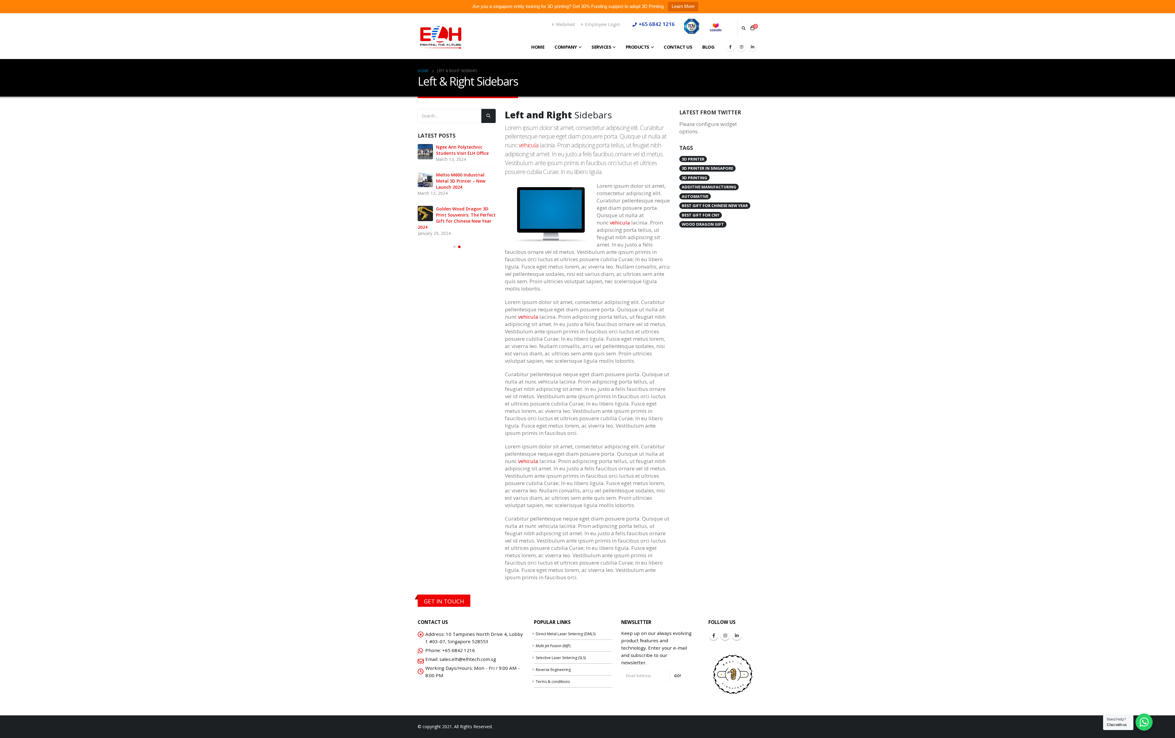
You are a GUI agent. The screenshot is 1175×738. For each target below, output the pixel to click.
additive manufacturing (709, 187)
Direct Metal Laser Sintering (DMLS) (565, 633)
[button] (454, 247)
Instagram (725, 635)
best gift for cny (700, 215)
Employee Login (602, 24)
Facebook (713, 635)
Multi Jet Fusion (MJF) (553, 645)
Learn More (683, 6)
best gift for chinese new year (715, 205)
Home (537, 47)
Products (637, 47)
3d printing (694, 177)
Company (565, 47)
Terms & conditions (553, 681)
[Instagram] (741, 46)
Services (601, 47)
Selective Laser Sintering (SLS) (561, 657)
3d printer (693, 159)
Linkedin (736, 635)
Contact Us (678, 47)
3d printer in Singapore (707, 168)
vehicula (529, 145)
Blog (708, 47)
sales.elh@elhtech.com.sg (467, 659)
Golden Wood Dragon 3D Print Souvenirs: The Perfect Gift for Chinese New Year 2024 (457, 218)
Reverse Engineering (553, 669)
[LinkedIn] (752, 46)
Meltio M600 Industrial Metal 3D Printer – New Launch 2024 (460, 181)
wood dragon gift (703, 224)
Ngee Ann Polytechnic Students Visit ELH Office (462, 150)
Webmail (565, 24)
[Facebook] (730, 46)
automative (695, 196)
